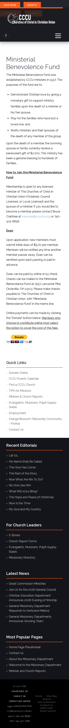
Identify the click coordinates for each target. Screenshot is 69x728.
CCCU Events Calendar (24, 378)
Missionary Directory (22, 557)
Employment (17, 413)
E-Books (14, 535)
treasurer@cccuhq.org (36, 216)
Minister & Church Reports (26, 396)
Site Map (52, 696)
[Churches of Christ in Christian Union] (31, 18)
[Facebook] (5, 35)
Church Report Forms (23, 541)
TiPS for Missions (20, 390)
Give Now (10, 5)
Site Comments (47, 702)
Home (39, 696)
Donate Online (18, 372)
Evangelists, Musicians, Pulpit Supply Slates (32, 405)
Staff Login (46, 708)
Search (47, 699)
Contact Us (16, 429)
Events (32, 5)
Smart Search (48, 711)
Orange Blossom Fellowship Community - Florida (35, 421)
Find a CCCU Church (22, 384)
